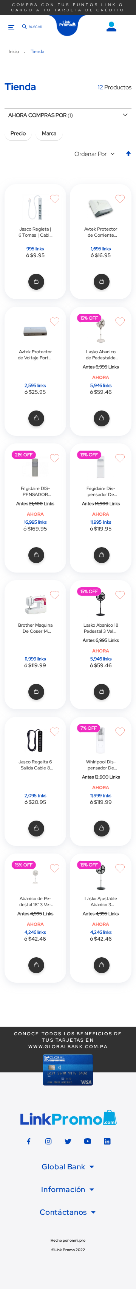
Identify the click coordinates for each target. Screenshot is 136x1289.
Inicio (14, 51)
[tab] (68, 1167)
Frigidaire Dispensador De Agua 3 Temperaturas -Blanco (101, 491)
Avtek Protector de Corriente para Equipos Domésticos (100, 232)
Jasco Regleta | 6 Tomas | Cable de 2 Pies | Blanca (35, 232)
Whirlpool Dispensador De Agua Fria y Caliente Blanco (100, 765)
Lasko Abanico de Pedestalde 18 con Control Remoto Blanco (101, 355)
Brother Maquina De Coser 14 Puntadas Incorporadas (35, 628)
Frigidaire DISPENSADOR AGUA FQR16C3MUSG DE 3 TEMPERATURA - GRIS (35, 491)
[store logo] (67, 25)
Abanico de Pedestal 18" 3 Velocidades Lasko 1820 (35, 902)
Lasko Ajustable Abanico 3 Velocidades (101, 902)
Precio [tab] (18, 133)
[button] (96, 154)
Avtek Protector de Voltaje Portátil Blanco (35, 355)
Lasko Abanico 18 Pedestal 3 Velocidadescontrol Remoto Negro (100, 628)
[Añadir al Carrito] (35, 282)
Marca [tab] (49, 133)
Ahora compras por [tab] (37, 115)
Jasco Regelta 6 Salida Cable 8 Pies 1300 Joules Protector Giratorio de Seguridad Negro (35, 765)
